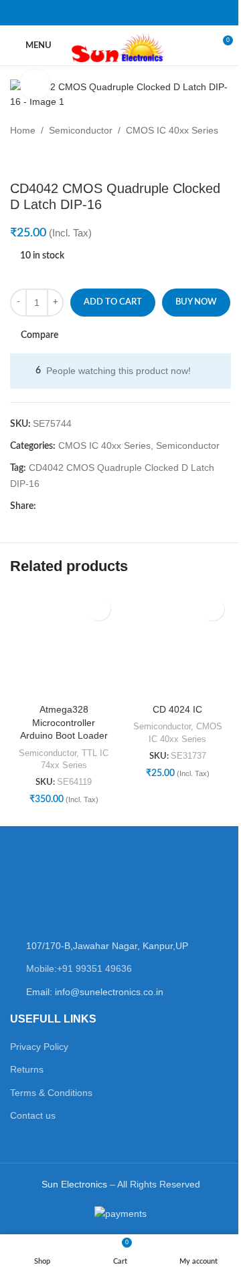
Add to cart (113, 302)
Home (22, 130)
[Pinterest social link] (112, 12)
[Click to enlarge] (35, 84)
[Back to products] (34, 159)
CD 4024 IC (177, 709)
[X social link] (94, 12)
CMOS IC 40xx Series (172, 130)
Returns (27, 1069)
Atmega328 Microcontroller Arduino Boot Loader (64, 722)
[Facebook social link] (78, 12)
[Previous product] (18, 159)
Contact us (33, 1115)
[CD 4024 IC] (177, 643)
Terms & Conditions (51, 1092)
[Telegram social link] (163, 12)
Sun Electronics (74, 1184)
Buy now (196, 302)
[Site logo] (120, 44)
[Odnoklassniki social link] (128, 12)
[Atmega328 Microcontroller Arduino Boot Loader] (63, 643)
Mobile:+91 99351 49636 (79, 968)
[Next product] (50, 159)
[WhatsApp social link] (145, 12)
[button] (98, 608)
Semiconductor (80, 130)
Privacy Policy (39, 1046)
